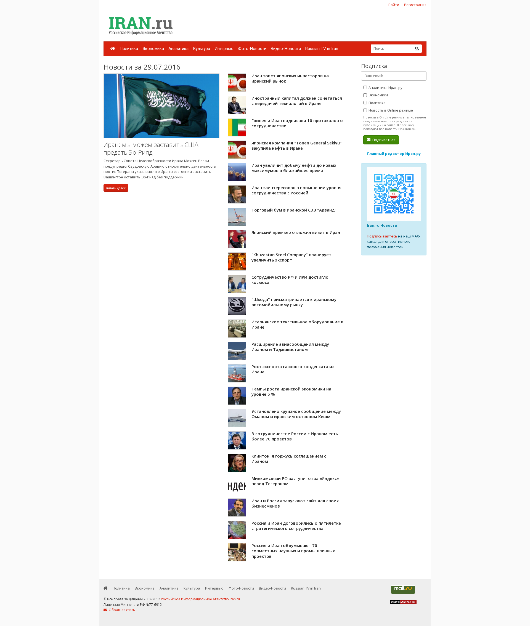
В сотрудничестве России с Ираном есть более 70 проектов (294, 436)
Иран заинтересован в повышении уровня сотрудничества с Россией (296, 190)
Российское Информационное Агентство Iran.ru (200, 599)
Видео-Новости (286, 48)
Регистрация (415, 4)
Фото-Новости (252, 48)
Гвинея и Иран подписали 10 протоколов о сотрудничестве (297, 123)
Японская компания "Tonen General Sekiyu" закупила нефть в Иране (296, 145)
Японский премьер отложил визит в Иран (295, 232)
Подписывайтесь (382, 236)
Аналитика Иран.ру (385, 87)
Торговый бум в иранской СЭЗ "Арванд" (293, 210)
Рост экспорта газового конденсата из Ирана (292, 369)
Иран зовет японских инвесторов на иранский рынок (290, 78)
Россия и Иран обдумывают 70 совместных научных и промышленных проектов (293, 551)
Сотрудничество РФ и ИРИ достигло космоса (289, 279)
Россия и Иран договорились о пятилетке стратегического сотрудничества (296, 525)
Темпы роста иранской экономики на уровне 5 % (291, 391)
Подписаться (383, 139)
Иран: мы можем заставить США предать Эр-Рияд (151, 148)
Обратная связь (121, 609)
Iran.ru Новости (382, 225)
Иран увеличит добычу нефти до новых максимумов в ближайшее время (293, 167)
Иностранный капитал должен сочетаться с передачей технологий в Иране (296, 100)
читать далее (116, 188)
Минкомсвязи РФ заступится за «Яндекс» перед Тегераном (295, 481)
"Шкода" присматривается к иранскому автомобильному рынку (293, 302)
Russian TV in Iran (321, 48)
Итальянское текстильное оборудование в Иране (297, 324)
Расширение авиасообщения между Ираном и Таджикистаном (290, 346)
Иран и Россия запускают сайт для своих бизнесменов (295, 503)
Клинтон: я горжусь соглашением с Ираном (288, 458)
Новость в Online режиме (390, 110)
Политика (129, 48)
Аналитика (178, 48)
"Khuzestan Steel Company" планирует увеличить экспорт (291, 257)
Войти (393, 4)
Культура (201, 48)
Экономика (153, 48)
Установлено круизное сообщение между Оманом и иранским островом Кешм (296, 413)
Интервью (224, 48)
